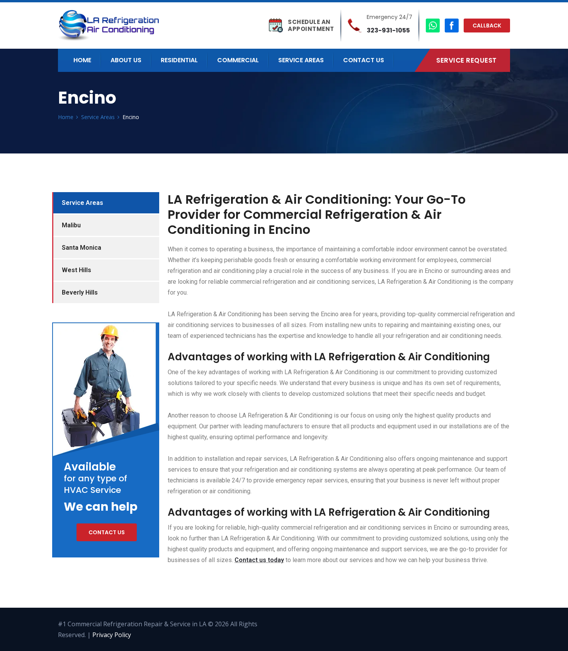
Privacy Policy (111, 635)
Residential (179, 60)
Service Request (466, 60)
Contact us (106, 532)
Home (82, 60)
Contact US (363, 60)
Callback (487, 25)
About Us (126, 60)
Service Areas (301, 60)
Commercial (238, 60)
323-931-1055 (388, 30)
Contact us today (259, 560)
